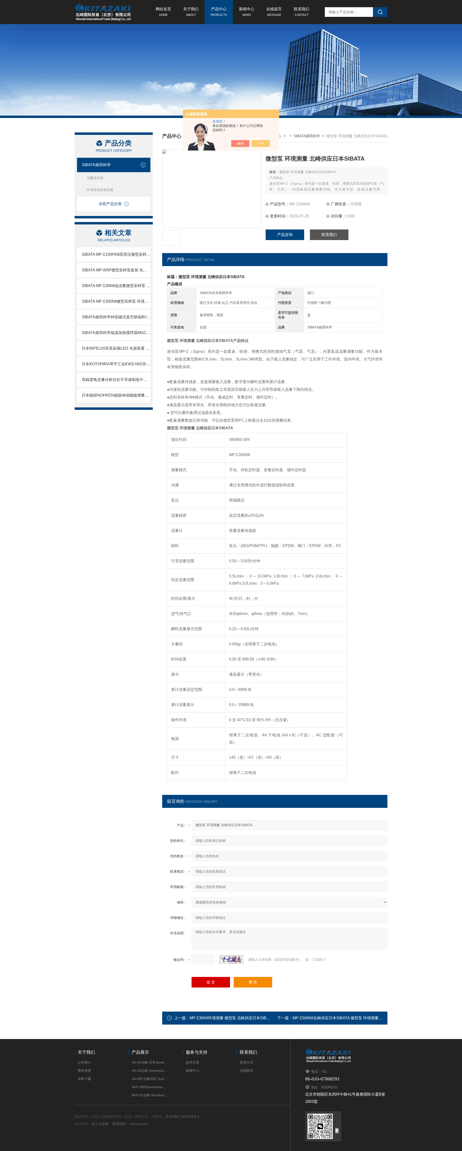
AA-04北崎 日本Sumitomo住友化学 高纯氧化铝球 (150, 1062)
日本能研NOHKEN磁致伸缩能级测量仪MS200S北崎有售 (116, 395)
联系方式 (246, 1062)
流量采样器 (95, 178)
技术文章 (192, 1062)
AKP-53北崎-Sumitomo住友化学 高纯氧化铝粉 (150, 1095)
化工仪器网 (99, 1124)
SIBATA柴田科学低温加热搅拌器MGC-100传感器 (116, 333)
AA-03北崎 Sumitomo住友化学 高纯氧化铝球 (150, 1071)
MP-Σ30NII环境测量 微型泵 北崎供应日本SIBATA (232, 1018)
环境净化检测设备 (100, 190)
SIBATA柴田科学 (96, 165)
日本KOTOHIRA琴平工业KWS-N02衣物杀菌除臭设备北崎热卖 (116, 364)
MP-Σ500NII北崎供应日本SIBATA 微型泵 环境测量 (336, 1018)
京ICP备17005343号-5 (183, 1116)
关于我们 (191, 12)
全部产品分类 (110, 204)
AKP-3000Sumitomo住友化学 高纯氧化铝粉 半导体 (150, 1087)
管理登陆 (119, 1124)
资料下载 (84, 1079)
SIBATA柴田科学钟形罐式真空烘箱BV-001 (116, 317)
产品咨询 (285, 235)
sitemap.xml (138, 1124)
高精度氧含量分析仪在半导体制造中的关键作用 (116, 380)
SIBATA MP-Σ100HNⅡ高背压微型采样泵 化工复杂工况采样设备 (116, 254)
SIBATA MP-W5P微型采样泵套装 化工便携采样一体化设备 (116, 270)
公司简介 (84, 1062)
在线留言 (274, 12)
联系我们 (301, 12)
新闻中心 (246, 12)
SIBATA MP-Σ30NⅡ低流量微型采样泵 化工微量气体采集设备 (116, 286)
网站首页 (163, 12)
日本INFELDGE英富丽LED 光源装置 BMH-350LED (116, 348)
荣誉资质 (84, 1071)
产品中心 (219, 12)
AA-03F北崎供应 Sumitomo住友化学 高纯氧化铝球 (150, 1079)
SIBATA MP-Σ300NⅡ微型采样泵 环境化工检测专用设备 (116, 301)
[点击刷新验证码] (231, 959)
